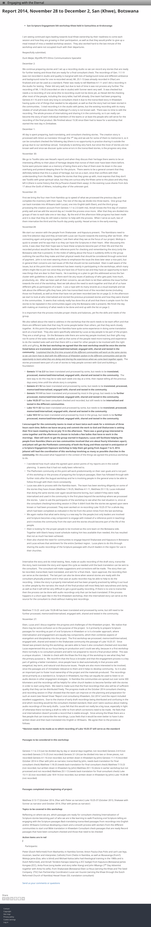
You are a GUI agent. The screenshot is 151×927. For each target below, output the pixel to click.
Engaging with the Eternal (26, 3)
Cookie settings (9, 919)
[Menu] (5, 3)
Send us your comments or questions (41, 883)
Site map (6, 914)
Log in (5, 922)
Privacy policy (8, 917)
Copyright (7, 911)
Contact (6, 909)
